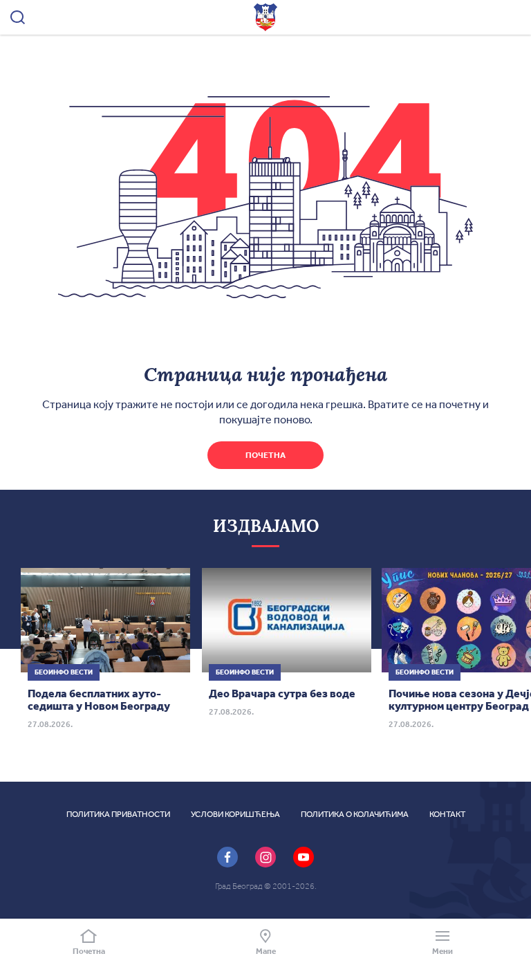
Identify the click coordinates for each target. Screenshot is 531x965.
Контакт (447, 814)
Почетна (265, 455)
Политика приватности (118, 814)
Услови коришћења (235, 814)
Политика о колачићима (355, 814)
